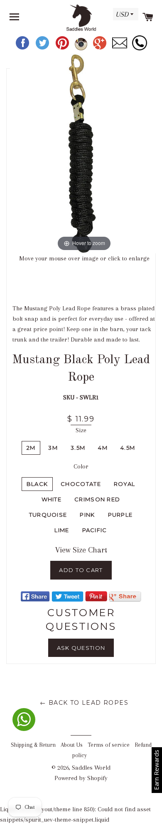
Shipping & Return (33, 745)
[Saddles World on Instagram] (82, 48)
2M (31, 447)
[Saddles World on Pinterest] (63, 48)
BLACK (37, 484)
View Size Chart (81, 550)
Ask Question (81, 647)
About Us (72, 745)
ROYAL (124, 484)
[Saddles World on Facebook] (23, 48)
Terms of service (109, 745)
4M (103, 447)
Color (81, 466)
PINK (87, 514)
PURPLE (120, 514)
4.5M (127, 447)
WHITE (52, 499)
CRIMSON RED (97, 499)
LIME (61, 530)
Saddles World (91, 767)
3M (53, 447)
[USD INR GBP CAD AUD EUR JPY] (124, 17)
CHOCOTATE (81, 484)
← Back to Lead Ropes (84, 702)
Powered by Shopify (81, 778)
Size (81, 430)
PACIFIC (94, 530)
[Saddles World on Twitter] (43, 48)
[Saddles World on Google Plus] (100, 48)
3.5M (78, 447)
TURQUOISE (48, 514)
